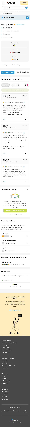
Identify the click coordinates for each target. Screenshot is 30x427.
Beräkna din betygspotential (15, 210)
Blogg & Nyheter (5, 345)
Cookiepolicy (5, 367)
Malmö (14, 410)
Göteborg (10, 410)
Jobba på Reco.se (6, 380)
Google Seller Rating (6, 350)
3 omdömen (5, 85)
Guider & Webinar (6, 347)
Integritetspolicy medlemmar (8, 365)
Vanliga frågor (5, 363)
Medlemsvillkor (5, 383)
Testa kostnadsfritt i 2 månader (9, 343)
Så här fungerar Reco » (15, 310)
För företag (24, 3)
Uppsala (19, 410)
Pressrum (4, 378)
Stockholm (4, 410)
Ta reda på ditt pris (6, 352)
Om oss (3, 376)
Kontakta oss (5, 360)
